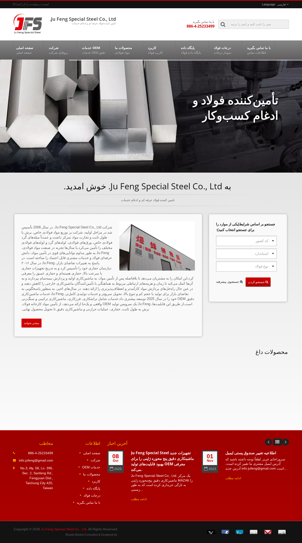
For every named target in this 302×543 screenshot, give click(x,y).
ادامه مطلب (139, 499)
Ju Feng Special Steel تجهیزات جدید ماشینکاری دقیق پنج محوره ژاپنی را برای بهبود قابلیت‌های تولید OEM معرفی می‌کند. (162, 461)
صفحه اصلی (24, 50)
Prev (268, 442)
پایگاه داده (191, 50)
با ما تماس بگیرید (259, 50)
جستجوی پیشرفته (228, 282)
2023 (212, 469)
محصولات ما (123, 50)
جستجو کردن (256, 282)
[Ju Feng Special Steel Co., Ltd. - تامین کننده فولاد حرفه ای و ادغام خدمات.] (27, 23)
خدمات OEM (93, 50)
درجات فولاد (222, 50)
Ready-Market (75, 534)
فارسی (281, 4)
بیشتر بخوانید (31, 323)
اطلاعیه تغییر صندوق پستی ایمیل (250, 452)
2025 (118, 469)
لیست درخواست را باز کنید (33, 4)
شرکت (58, 50)
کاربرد (155, 50)
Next (285, 442)
